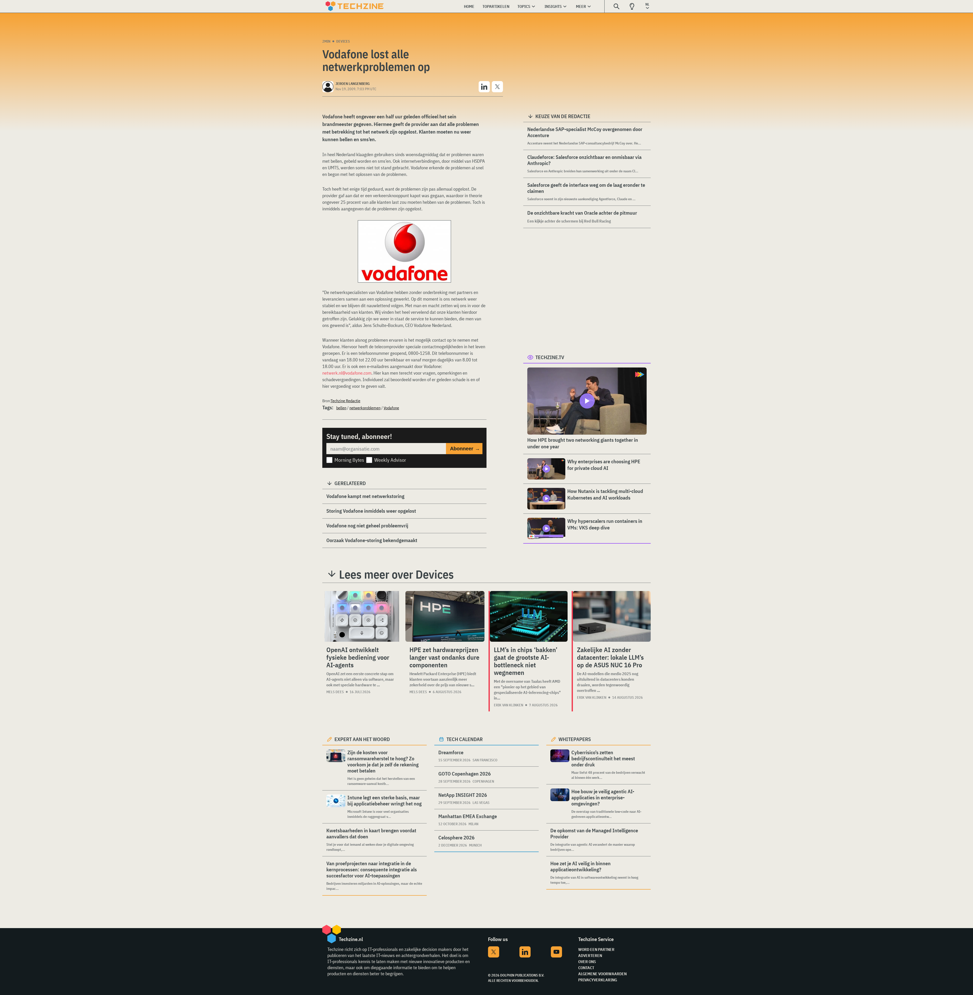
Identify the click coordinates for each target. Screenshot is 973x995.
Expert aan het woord (362, 739)
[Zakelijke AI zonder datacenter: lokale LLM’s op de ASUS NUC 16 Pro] (612, 616)
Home (469, 6)
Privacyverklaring (597, 979)
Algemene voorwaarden (602, 973)
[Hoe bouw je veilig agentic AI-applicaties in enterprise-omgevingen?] (559, 803)
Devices (343, 41)
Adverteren (590, 955)
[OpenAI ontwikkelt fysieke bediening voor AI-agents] (361, 616)
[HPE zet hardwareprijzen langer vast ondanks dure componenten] (444, 616)
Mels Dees (335, 692)
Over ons (587, 961)
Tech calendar (464, 739)
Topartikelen (495, 6)
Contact (586, 967)
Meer (581, 6)
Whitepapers (574, 739)
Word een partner (596, 949)
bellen (341, 407)
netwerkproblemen (365, 407)
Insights (553, 6)
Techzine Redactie (345, 400)
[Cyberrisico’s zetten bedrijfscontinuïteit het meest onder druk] (559, 764)
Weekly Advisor (390, 459)
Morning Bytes (349, 459)
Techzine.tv (549, 357)
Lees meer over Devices (396, 574)
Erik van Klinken (508, 705)
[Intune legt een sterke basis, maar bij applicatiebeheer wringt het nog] (335, 807)
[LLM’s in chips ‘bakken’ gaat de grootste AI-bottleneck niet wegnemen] (529, 616)
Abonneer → (465, 448)
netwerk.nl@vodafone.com (346, 373)
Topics (523, 6)
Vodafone (391, 407)
